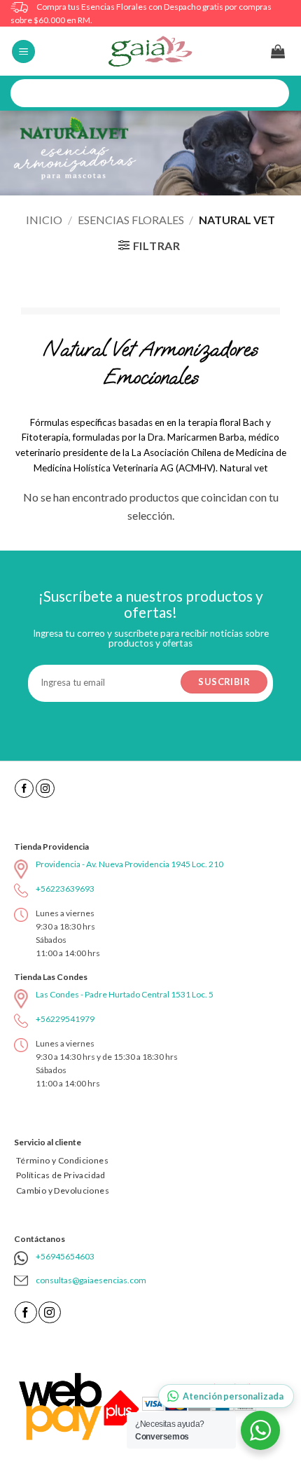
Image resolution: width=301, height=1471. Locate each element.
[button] (23, 51)
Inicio (44, 219)
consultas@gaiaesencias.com (91, 1280)
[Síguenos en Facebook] (24, 788)
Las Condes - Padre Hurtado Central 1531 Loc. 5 (125, 994)
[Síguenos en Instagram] (45, 788)
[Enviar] (274, 93)
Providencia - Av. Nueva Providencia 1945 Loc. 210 (129, 864)
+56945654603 (65, 1256)
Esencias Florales (131, 219)
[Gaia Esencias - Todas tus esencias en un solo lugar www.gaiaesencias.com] (151, 51)
